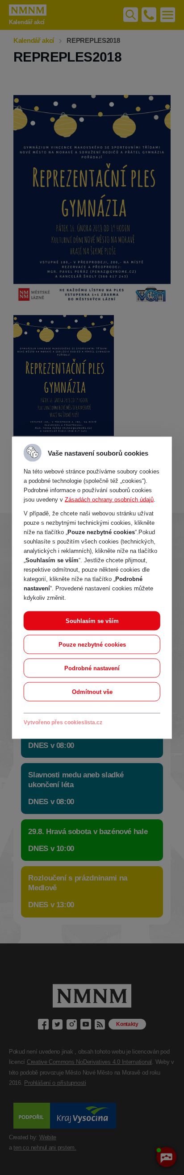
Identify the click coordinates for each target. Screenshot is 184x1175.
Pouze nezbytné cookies (92, 644)
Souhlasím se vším (92, 620)
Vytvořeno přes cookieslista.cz (63, 722)
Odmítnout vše (92, 691)
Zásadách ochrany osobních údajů (109, 499)
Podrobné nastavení (92, 667)
